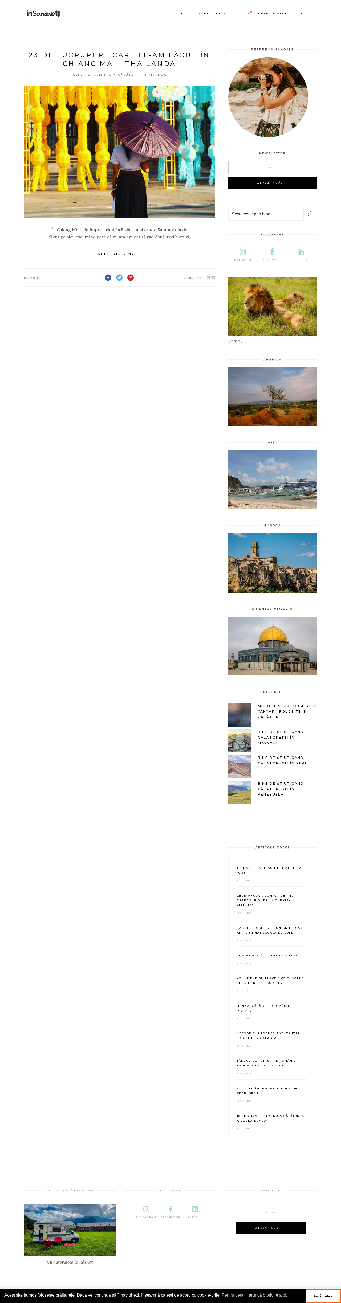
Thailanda (155, 74)
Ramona (33, 278)
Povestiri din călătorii (112, 74)
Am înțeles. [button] (323, 1296)
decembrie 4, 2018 (199, 277)
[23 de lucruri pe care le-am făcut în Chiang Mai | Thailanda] (119, 152)
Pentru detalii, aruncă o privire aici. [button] (254, 1295)
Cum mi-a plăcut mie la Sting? (267, 955)
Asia (77, 74)
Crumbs (244, 880)
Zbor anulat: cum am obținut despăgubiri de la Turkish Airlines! (266, 900)
